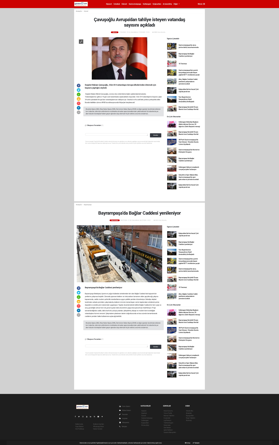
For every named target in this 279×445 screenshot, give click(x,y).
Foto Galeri (126, 406)
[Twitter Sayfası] (79, 416)
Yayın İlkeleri (79, 426)
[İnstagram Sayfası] (83, 416)
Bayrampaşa (88, 204)
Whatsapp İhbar (98, 426)
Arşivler (125, 418)
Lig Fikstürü (167, 420)
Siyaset (109, 4)
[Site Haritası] (99, 416)
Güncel (124, 4)
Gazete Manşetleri (170, 432)
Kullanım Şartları (98, 424)
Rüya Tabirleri (190, 418)
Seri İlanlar (167, 427)
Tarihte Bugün (168, 423)
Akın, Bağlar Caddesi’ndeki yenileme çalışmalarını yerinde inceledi (188, 81)
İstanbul (117, 4)
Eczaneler (167, 418)
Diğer (176, 4)
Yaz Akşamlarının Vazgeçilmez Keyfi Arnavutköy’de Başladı (186, 99)
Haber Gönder (97, 429)
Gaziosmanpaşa (135, 4)
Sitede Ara (189, 411)
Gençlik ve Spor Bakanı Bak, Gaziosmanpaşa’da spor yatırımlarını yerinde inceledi (189, 177)
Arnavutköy (167, 4)
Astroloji (188, 420)
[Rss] (95, 416)
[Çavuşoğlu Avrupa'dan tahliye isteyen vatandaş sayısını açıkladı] (119, 58)
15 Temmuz (183, 64)
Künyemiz (125, 422)
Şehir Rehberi (168, 430)
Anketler (189, 413)
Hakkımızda (79, 424)
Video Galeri (126, 410)
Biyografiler (190, 415)
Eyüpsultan (157, 4)
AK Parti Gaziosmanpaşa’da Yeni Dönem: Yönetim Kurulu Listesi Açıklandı (188, 142)
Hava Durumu (168, 411)
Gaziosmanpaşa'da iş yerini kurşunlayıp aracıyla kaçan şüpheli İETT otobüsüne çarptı (189, 72)
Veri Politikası (79, 429)
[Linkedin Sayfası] (91, 416)
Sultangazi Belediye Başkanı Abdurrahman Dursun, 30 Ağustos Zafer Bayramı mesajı (189, 124)
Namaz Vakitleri (169, 415)
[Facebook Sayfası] (76, 416)
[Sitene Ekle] (103, 416)
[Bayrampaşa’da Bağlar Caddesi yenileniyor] (119, 253)
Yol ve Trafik (168, 413)
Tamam (196, 443)
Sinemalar (167, 425)
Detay (188, 443)
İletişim (124, 426)
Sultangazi (147, 4)
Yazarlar (125, 414)
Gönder (155, 135)
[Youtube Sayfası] (87, 416)
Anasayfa (79, 11)
